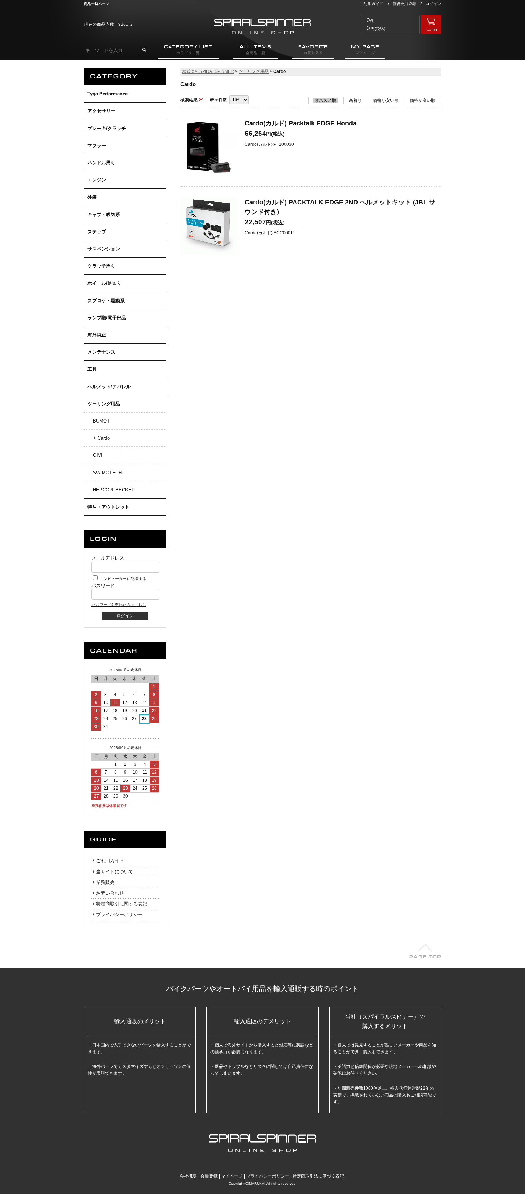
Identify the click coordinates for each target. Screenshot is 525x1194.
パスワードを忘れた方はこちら (118, 605)
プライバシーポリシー (119, 914)
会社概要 (188, 1176)
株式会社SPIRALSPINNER (208, 71)
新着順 (355, 100)
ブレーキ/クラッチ (107, 128)
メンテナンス (101, 352)
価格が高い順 (422, 100)
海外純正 (97, 335)
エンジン (97, 180)
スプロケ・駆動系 (106, 300)
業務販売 (105, 882)
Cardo (104, 438)
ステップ (97, 231)
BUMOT (101, 421)
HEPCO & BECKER (114, 490)
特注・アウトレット (108, 507)
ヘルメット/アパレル (109, 386)
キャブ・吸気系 (104, 214)
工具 (92, 369)
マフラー (97, 145)
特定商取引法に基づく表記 (318, 1176)
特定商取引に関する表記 (121, 903)
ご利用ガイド (371, 3)
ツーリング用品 (104, 403)
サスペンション (104, 248)
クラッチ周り (101, 266)
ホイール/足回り (104, 283)
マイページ (231, 1176)
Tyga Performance (108, 93)
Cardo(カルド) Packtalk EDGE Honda (300, 123)
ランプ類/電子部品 (107, 317)
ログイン (433, 3)
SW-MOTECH (107, 472)
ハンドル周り (101, 162)
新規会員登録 (404, 3)
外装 (92, 197)
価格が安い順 (386, 100)
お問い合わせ (110, 893)
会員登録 (209, 1176)
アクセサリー (101, 111)
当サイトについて (114, 871)
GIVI (97, 455)
